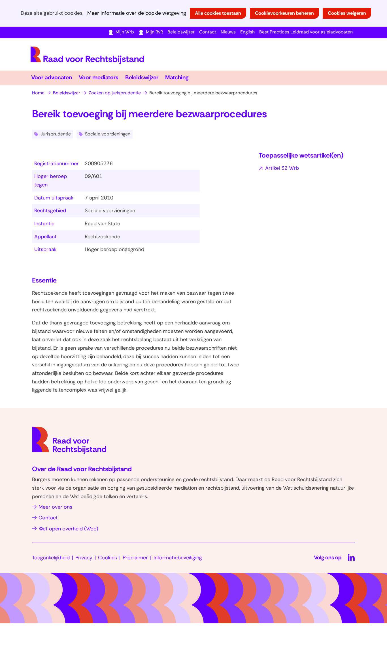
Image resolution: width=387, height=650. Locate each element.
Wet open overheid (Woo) (68, 528)
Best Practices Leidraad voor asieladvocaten (306, 32)
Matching (177, 77)
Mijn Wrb (125, 32)
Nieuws (228, 32)
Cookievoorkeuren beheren (284, 13)
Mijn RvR (154, 32)
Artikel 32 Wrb (282, 168)
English (247, 32)
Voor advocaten (51, 77)
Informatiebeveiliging (178, 557)
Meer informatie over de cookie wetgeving (136, 13)
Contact (207, 32)
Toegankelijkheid (51, 557)
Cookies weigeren (347, 13)
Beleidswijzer (181, 32)
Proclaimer (135, 557)
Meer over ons (55, 507)
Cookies (107, 557)
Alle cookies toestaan (218, 13)
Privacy (83, 557)
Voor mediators (98, 77)
